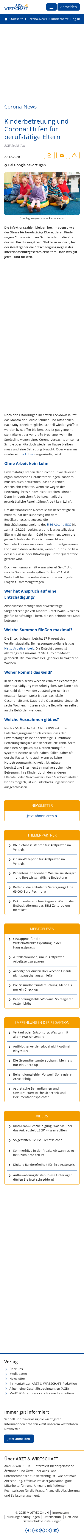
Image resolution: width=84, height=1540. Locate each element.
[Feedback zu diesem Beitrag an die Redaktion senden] (74, 155)
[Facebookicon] (28, 1530)
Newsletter (17, 1378)
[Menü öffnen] (51, 7)
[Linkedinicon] (55, 1530)
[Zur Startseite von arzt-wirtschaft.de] (16, 7)
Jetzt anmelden (19, 1439)
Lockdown (27, 454)
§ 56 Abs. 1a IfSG (59, 524)
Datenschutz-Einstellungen (42, 1521)
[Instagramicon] (35, 1530)
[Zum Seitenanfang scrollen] (76, 1532)
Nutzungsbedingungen (23, 1517)
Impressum (60, 1512)
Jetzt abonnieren (40, 815)
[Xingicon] (48, 1530)
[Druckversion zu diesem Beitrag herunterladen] (49, 155)
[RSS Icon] (42, 1530)
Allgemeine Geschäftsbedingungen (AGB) (39, 1388)
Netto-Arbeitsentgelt (19, 648)
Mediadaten (18, 1374)
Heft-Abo (71, 1517)
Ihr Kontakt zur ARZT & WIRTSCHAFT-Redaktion (43, 1383)
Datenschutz (53, 1517)
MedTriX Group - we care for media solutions (41, 1393)
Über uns (16, 1369)
